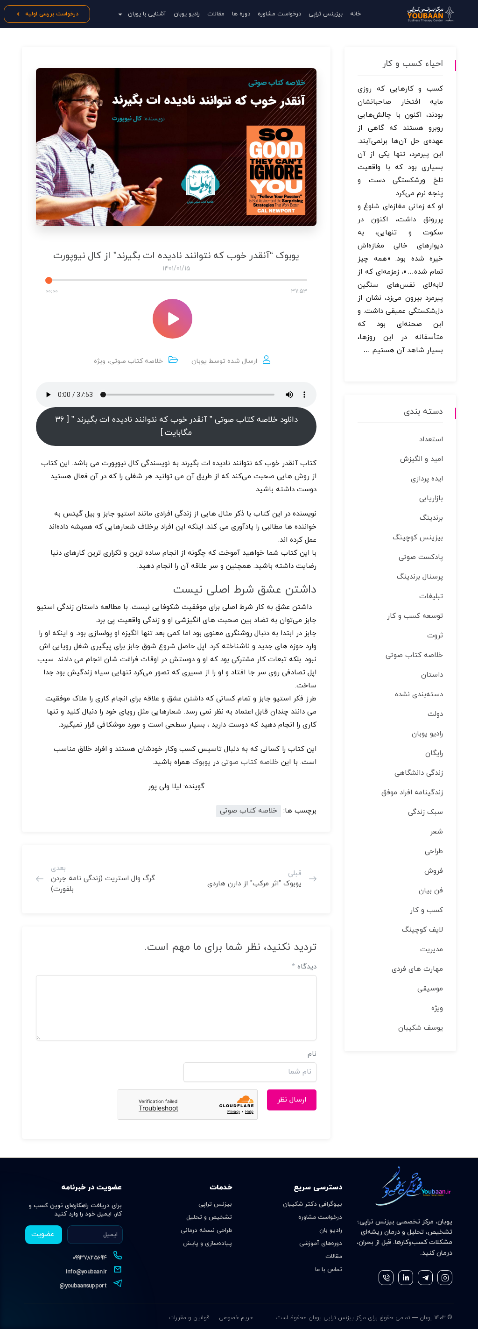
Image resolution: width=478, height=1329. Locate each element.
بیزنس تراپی (215, 1204)
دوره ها (241, 14)
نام (312, 1054)
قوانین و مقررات (189, 1318)
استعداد (431, 440)
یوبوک (201, 762)
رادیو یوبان (187, 14)
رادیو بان (330, 1230)
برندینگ (431, 518)
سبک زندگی (425, 812)
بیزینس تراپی (326, 14)
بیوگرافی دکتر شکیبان (312, 1204)
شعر (436, 832)
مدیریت (431, 949)
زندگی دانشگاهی (418, 773)
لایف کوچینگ (422, 930)
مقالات (216, 14)
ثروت (435, 636)
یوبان (199, 361)
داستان (432, 675)
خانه (355, 14)
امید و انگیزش (421, 459)
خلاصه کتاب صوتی (136, 361)
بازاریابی (431, 498)
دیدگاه (304, 967)
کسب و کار (426, 910)
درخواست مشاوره (279, 14)
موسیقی (430, 989)
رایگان (434, 753)
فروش (433, 871)
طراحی (434, 851)
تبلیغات (431, 596)
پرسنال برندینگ (420, 577)
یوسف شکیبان (420, 1028)
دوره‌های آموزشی (320, 1243)
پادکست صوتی (421, 557)
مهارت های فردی (417, 969)
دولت (435, 714)
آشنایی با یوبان (147, 14)
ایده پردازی (427, 479)
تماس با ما (328, 1269)
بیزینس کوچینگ (418, 538)
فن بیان (431, 891)
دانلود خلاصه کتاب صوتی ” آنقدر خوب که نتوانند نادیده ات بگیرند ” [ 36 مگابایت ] (176, 426)
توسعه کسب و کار (415, 616)
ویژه (99, 361)
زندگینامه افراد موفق (412, 793)
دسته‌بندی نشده (419, 695)
